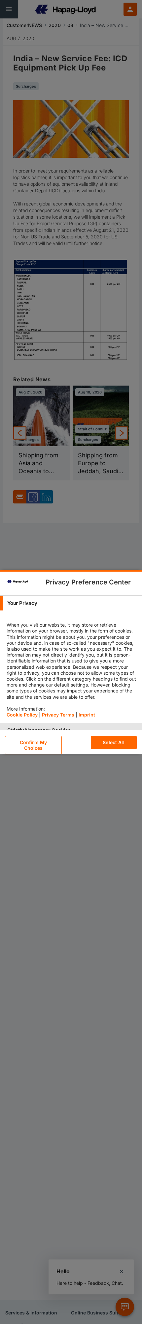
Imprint (87, 714)
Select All (113, 742)
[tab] (71, 603)
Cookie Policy (22, 714)
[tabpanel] (71, 666)
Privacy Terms (58, 714)
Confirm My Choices (33, 745)
